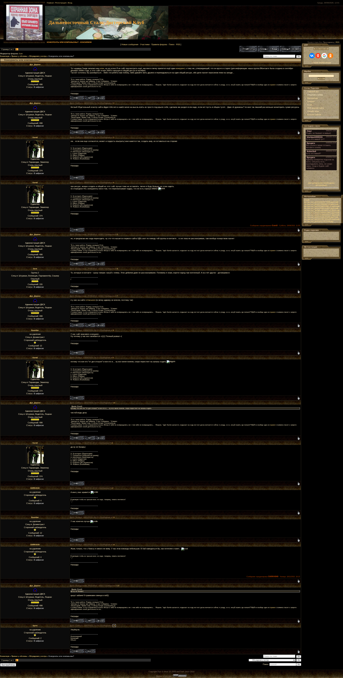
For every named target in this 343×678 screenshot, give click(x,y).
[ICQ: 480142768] (100, 98)
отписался (90, 300)
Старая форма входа (321, 62)
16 (114, 626)
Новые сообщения (129, 44)
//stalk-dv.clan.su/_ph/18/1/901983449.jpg (321, 218)
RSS (337, 42)
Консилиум (4, 56)
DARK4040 (35, 488)
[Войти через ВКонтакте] (312, 55)
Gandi (35, 137)
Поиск (171, 44)
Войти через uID (321, 49)
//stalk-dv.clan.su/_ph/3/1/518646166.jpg (322, 216)
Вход (70, 3)
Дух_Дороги (35, 64)
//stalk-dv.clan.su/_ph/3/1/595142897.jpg (322, 207)
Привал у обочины (19, 56)
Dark (21, 54)
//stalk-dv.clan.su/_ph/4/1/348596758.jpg (321, 203)
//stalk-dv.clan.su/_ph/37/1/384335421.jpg (322, 214)
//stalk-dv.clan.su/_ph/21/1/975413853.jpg (322, 212)
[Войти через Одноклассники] (330, 55)
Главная (50, 3)
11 (112, 443)
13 (114, 517)
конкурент (180, 68)
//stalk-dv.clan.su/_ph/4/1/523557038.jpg (322, 220)
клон (102, 68)
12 (112, 488)
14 (114, 545)
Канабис (35, 330)
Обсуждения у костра (38, 56)
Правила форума (159, 44)
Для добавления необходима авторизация (321, 184)
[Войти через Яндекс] (318, 55)
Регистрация (60, 3)
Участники (145, 44)
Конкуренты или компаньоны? (61, 56)
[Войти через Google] (324, 56)
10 (114, 403)
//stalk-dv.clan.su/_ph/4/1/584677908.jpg (318, 201)
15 (118, 586)
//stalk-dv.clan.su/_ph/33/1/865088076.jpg (321, 205)
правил (272, 85)
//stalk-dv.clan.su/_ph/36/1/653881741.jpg (321, 209)
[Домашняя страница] (90, 98)
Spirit (35, 626)
